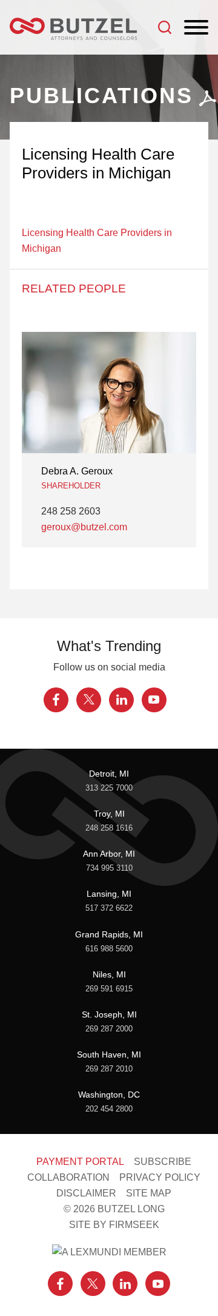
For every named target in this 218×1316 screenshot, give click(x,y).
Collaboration (68, 1177)
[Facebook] (56, 699)
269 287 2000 (109, 1029)
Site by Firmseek (114, 1224)
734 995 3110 (109, 868)
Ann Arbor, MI (109, 854)
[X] (88, 699)
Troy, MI (109, 813)
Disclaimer (86, 1192)
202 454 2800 (109, 1109)
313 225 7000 (109, 788)
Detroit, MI (109, 773)
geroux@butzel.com (84, 526)
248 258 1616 (109, 828)
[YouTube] (154, 699)
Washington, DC (109, 1094)
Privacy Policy (159, 1177)
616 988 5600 (109, 949)
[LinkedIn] (121, 699)
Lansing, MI (109, 894)
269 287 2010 (109, 1069)
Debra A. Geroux (77, 470)
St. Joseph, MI (109, 1014)
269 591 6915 (109, 989)
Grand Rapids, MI (109, 934)
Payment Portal (80, 1161)
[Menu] (196, 28)
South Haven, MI (109, 1054)
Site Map (148, 1192)
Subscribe (162, 1161)
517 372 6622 (109, 908)
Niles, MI (109, 974)
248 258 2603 (71, 510)
